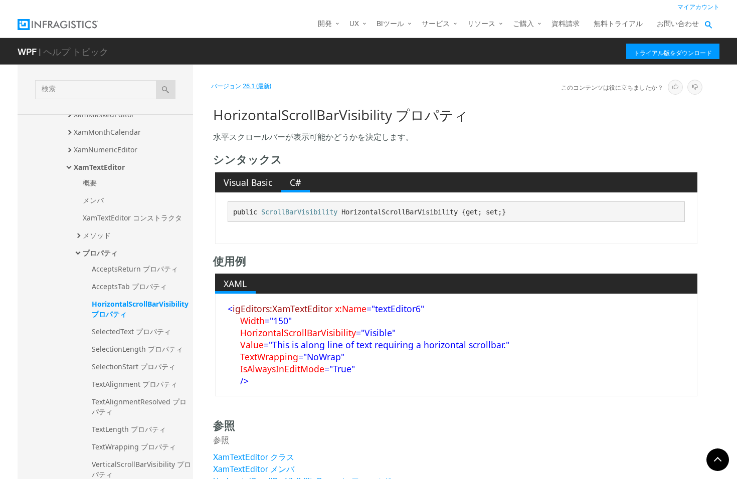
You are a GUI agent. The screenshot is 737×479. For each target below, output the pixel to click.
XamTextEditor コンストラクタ (132, 217)
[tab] (248, 182)
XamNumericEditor (105, 149)
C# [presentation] (295, 182)
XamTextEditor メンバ (253, 470)
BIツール (390, 24)
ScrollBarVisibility (299, 212)
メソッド (97, 235)
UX (354, 24)
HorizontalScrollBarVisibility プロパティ (141, 309)
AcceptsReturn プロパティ (135, 269)
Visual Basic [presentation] (248, 182)
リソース (481, 24)
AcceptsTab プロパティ (129, 286)
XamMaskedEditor (104, 114)
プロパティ (100, 253)
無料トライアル (618, 24)
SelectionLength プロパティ (137, 349)
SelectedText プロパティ (131, 331)
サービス (436, 24)
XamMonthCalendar (107, 132)
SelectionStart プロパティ (133, 366)
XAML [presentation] (235, 284)
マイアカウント (698, 7)
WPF (27, 51)
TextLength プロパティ (129, 429)
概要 (90, 182)
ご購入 (523, 24)
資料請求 (565, 24)
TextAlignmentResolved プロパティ (139, 406)
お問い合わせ (678, 24)
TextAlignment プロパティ (134, 384)
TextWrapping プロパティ (134, 446)
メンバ (93, 200)
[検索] (165, 89)
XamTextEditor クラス (253, 458)
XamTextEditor (99, 167)
